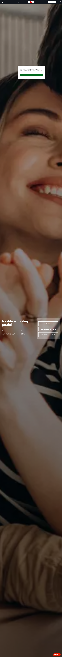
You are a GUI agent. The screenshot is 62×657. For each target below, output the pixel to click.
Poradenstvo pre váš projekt (47, 329)
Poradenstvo (13, 2)
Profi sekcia (58, 2)
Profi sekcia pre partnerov (47, 334)
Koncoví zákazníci (52, 2)
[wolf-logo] (31, 2)
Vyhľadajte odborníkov (23, 2)
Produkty (17, 2)
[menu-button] (2, 2)
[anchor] (5, 2)
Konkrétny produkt (47, 323)
